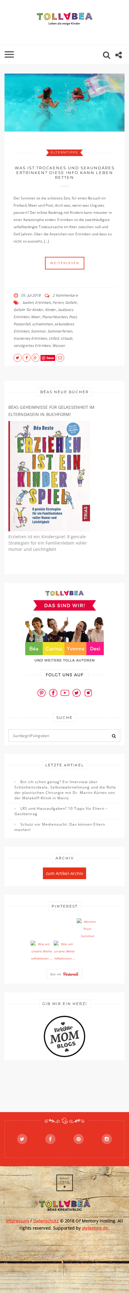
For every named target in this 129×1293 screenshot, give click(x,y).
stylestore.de (95, 1228)
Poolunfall (22, 324)
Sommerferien (59, 331)
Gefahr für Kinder (28, 309)
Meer (35, 316)
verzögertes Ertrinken (32, 345)
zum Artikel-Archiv (64, 873)
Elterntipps (64, 152)
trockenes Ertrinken (30, 338)
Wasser (58, 345)
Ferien (57, 302)
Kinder (50, 309)
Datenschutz (46, 1221)
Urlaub (66, 338)
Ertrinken (43, 302)
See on (56, 974)
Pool (72, 316)
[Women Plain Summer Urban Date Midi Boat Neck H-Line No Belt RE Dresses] (87, 929)
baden (27, 302)
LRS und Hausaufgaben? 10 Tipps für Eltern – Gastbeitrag (61, 811)
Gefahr (71, 302)
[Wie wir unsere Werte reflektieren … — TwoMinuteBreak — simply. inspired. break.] (41, 951)
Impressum (17, 1221)
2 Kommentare (65, 295)
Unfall (54, 338)
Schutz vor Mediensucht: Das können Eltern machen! (59, 827)
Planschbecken (54, 316)
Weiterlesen (64, 263)
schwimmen (42, 324)
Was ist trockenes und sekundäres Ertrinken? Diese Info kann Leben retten (65, 172)
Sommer (38, 331)
